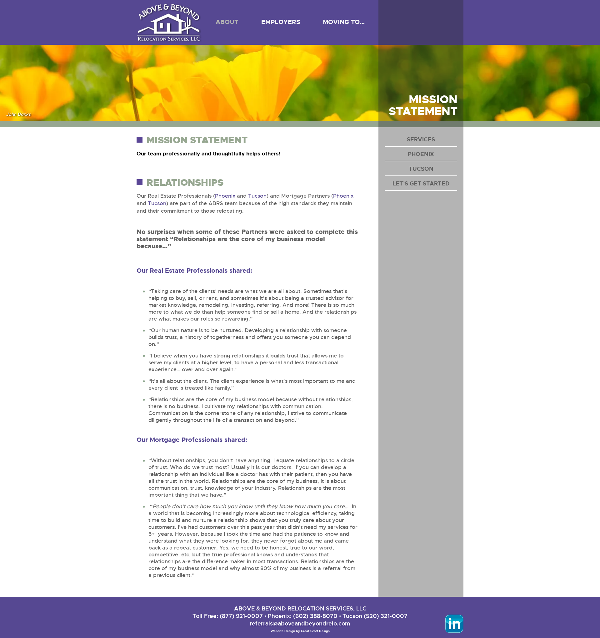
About (227, 22)
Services (421, 139)
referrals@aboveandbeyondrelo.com (300, 623)
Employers (280, 22)
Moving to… (344, 22)
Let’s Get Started (421, 183)
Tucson (257, 196)
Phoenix (225, 196)
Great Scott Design (315, 631)
